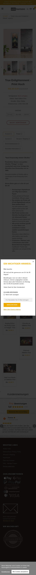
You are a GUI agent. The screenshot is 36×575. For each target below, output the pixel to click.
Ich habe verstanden (11, 292)
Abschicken (12, 305)
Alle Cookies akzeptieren (20, 571)
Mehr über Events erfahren (12, 309)
